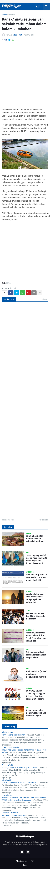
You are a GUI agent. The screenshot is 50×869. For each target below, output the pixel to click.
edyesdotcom (7, 795)
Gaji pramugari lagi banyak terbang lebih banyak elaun (36, 655)
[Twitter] (9, 40)
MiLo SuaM (6, 780)
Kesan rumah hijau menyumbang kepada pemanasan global (36, 713)
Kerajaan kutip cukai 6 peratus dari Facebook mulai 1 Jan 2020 (36, 577)
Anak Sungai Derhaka (10, 747)
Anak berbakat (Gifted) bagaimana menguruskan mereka (36, 674)
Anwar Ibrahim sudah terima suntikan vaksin (20, 783)
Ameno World (7, 765)
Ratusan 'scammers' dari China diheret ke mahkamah (36, 616)
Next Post (43, 520)
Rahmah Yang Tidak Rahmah (13, 735)
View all (45, 299)
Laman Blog (9, 726)
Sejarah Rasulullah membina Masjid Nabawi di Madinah (35, 539)
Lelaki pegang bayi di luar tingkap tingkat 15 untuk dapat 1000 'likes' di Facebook (36, 559)
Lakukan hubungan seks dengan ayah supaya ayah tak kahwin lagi (34, 598)
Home (4, 14)
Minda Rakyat (7, 732)
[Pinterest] (28, 292)
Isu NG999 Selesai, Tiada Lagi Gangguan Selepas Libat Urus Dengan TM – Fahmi (35, 695)
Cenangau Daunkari (10, 813)
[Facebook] (5, 40)
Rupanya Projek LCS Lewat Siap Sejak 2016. (19, 768)
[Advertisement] (25, 73)
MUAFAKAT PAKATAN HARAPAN (14, 815)
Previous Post (8, 520)
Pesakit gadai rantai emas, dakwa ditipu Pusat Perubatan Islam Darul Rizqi (36, 637)
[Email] (34, 292)
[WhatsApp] (13, 40)
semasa (11, 14)
